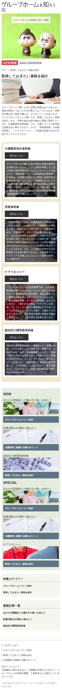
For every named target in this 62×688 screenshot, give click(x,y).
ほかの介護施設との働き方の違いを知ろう (27, 400)
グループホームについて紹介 (19, 419)
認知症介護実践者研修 (31, 62)
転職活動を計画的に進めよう (19, 428)
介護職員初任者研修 (18, 148)
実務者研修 (12, 207)
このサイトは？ (11, 645)
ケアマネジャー (15, 272)
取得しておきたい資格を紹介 (19, 475)
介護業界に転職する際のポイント (21, 447)
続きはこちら (16, 155)
